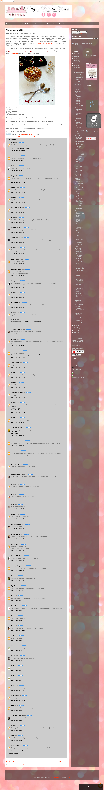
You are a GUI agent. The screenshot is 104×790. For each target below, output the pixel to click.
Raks (12, 596)
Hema (12, 576)
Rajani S (13, 655)
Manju (12, 665)
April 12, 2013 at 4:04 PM (17, 640)
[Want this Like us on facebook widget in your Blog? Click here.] (101, 788)
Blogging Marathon (22, 136)
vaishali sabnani (15, 237)
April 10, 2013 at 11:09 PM (18, 160)
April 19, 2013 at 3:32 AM (17, 710)
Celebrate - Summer (20, 408)
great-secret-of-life (16, 207)
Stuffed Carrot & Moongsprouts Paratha (79, 109)
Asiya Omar (14, 645)
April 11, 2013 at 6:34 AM (17, 263)
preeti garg (14, 544)
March (77, 317)
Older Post (63, 761)
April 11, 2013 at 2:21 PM (17, 435)
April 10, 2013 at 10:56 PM (18, 150)
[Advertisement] (83, 389)
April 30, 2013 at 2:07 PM (17, 740)
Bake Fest (17, 410)
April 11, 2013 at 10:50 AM (18, 345)
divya (12, 504)
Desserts (29, 136)
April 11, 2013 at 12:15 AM (18, 192)
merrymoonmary (55, 777)
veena (12, 735)
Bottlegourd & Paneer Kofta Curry (79, 290)
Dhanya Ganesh (15, 534)
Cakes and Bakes (39, 23)
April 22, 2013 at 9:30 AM (17, 730)
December (78, 70)
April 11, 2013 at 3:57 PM (17, 509)
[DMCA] (76, 355)
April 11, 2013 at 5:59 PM (17, 529)
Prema (13, 217)
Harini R (13, 685)
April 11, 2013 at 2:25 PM (17, 445)
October (77, 74)
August (77, 79)
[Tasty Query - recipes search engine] (91, 139)
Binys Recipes (15, 464)
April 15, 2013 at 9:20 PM (17, 670)
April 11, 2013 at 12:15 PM (18, 412)
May (76, 86)
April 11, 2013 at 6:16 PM (17, 550)
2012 (75, 325)
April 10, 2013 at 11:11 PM (18, 170)
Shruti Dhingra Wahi (16, 427)
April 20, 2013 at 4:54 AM (17, 720)
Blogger (69, 777)
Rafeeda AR (14, 302)
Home (7, 23)
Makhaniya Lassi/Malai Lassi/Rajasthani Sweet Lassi (79, 213)
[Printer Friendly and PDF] (8, 134)
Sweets (45, 136)
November (78, 72)
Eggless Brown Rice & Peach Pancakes (79, 284)
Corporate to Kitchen (17, 715)
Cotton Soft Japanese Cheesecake (79, 207)
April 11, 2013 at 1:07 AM (17, 212)
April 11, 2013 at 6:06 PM (17, 539)
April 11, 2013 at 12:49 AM (18, 202)
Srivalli (13, 494)
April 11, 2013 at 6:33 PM (17, 570)
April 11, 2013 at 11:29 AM (18, 367)
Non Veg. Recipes (27, 23)
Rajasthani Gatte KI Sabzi (78, 234)
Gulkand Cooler (79, 141)
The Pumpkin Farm (16, 392)
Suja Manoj (14, 586)
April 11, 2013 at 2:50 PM (17, 469)
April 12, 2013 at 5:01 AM (17, 610)
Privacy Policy (63, 23)
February (78, 320)
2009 (75, 332)
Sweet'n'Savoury (16, 259)
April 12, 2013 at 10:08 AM (18, 630)
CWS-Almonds (14, 53)
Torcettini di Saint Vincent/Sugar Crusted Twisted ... (79, 130)
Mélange (13, 281)
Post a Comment (13, 753)
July (76, 82)
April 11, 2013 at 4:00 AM (17, 254)
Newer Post (10, 761)
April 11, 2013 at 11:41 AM (18, 377)
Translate (84, 33)
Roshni (13, 166)
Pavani (13, 705)
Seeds (41, 136)
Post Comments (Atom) (20, 765)
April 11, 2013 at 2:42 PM (17, 459)
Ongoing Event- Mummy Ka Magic (20, 148)
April (76, 89)
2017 (75, 58)
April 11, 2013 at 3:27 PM (17, 489)
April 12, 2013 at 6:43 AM (17, 620)
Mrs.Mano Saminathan (17, 474)
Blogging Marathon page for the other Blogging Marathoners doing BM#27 (29, 51)
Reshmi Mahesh (15, 556)
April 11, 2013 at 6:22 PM (17, 560)
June (76, 84)
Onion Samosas (79, 304)
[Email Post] (38, 134)
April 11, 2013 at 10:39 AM (18, 324)
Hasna (13, 142)
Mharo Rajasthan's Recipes (45, 43)
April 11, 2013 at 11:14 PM (18, 590)
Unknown (13, 156)
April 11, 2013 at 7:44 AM (17, 287)
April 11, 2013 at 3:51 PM (17, 499)
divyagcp (13, 187)
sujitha (13, 635)
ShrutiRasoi (14, 431)
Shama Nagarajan (16, 524)
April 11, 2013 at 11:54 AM (18, 387)
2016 (75, 61)
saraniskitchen (15, 362)
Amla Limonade (79, 183)
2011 (75, 328)
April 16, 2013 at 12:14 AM (18, 690)
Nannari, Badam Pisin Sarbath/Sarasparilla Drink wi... (79, 146)
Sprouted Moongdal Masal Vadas (79, 180)
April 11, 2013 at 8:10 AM (17, 297)
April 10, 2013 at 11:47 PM (18, 182)
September (78, 77)
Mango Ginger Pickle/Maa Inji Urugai (79, 137)
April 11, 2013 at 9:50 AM (17, 307)
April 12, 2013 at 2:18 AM (17, 600)
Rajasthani (36, 136)
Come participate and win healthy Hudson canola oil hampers (27, 355)
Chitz (12, 625)
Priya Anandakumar (16, 329)
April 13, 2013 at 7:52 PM (17, 650)
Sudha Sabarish (15, 227)
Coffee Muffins (79, 105)
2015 (75, 63)
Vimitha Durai (15, 351)
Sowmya (13, 406)
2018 (75, 56)
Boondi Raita (14, 433)
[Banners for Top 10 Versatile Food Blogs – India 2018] (85, 45)
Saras (12, 615)
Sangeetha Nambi (16, 269)
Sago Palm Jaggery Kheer (78, 195)
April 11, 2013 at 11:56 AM (18, 397)
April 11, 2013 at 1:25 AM (17, 222)
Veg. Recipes (16, 23)
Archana (13, 514)
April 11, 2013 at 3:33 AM (17, 242)
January (77, 322)
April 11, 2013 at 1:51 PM (17, 422)
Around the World (51, 23)
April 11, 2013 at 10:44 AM (18, 334)
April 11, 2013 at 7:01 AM (17, 275)
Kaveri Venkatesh (16, 441)
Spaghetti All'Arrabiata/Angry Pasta (79, 279)
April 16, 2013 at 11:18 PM (18, 700)
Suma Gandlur (15, 745)
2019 (75, 53)
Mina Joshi (14, 451)
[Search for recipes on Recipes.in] (77, 373)
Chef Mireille (14, 695)
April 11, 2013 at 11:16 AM (18, 357)
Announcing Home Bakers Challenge (79, 250)
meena (13, 197)
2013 (75, 68)
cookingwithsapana (16, 566)
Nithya (13, 176)
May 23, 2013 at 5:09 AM (17, 750)
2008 (75, 335)
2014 (75, 65)
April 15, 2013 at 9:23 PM (17, 680)
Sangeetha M (14, 605)
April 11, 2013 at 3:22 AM (17, 232)
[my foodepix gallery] (92, 131)
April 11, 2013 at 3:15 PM (17, 479)
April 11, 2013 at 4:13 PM (17, 519)
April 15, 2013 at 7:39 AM (17, 660)
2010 (75, 330)
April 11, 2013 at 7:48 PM (17, 580)
